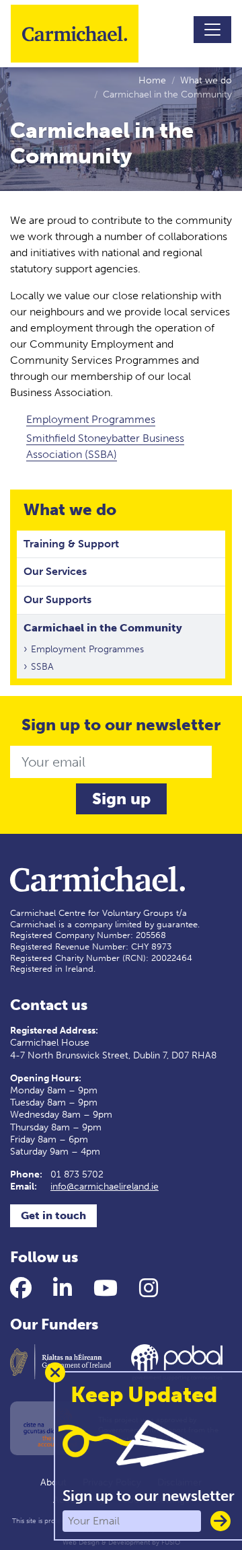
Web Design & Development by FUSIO (121, 1543)
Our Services (55, 571)
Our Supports (57, 599)
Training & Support (71, 543)
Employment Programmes (90, 419)
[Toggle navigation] (212, 29)
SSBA (42, 666)
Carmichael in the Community (103, 627)
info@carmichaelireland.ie (104, 1186)
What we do (206, 80)
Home (152, 80)
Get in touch (53, 1215)
